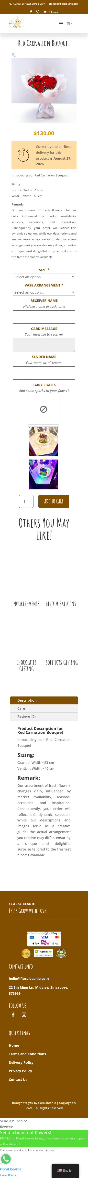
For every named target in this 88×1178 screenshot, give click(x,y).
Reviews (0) (26, 716)
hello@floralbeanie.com (29, 978)
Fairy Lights (44, 384)
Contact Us (18, 1079)
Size (44, 269)
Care (21, 708)
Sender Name (44, 356)
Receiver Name (44, 300)
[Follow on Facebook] (13, 1014)
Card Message (44, 328)
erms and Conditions (28, 1054)
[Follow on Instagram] (24, 1014)
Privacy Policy (20, 1071)
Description (27, 700)
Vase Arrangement (44, 285)
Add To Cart (53, 501)
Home (14, 1045)
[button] (13, 55)
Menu (70, 23)
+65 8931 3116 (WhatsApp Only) (28, 3)
